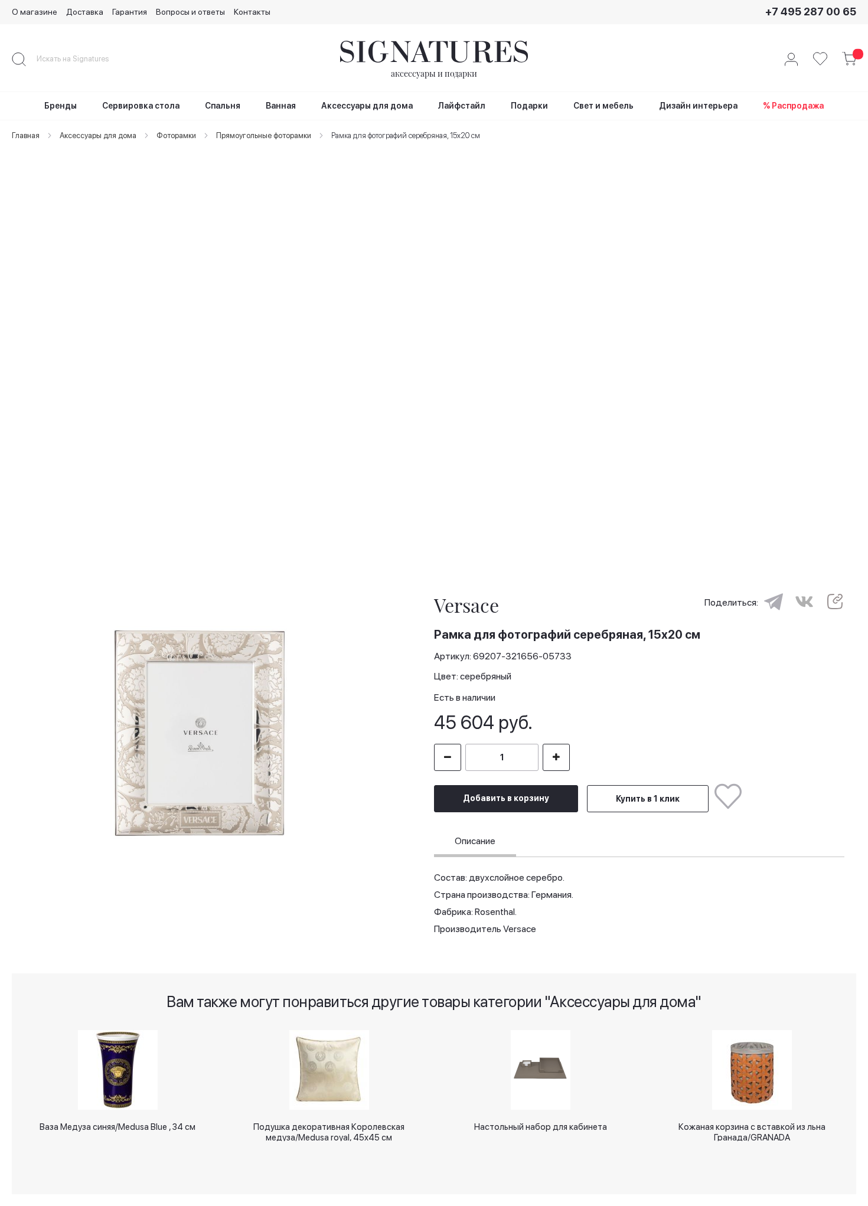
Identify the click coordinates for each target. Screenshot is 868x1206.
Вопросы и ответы (190, 12)
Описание (475, 841)
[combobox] (83, 59)
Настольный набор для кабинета (540, 1127)
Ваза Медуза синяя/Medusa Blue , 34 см (117, 1127)
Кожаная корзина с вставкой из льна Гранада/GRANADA (751, 1131)
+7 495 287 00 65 (810, 11)
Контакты (252, 12)
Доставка (84, 12)
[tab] (475, 843)
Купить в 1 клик (648, 798)
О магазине (34, 12)
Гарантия (129, 12)
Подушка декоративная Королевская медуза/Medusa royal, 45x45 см (328, 1131)
